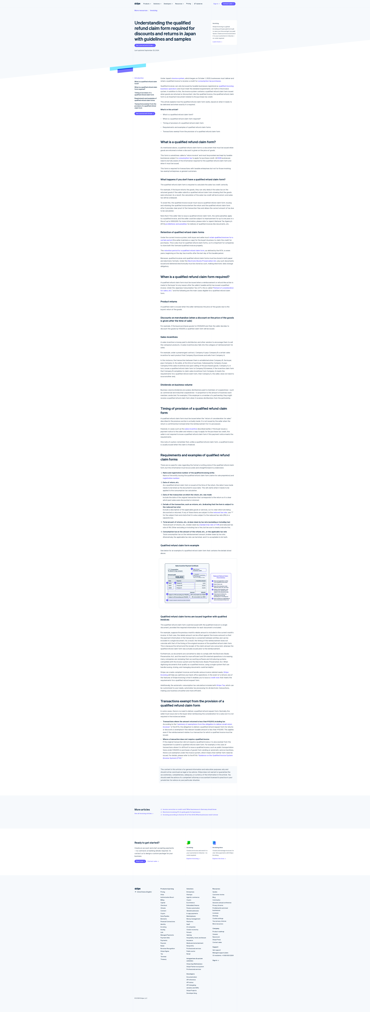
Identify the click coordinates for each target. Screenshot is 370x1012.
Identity (163, 924)
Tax (162, 954)
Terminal (163, 956)
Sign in (215, 4)
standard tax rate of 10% (209, 525)
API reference (191, 980)
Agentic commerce (193, 897)
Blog (214, 897)
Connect (163, 911)
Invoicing (153, 10)
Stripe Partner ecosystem (195, 967)
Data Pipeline (165, 916)
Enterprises (190, 892)
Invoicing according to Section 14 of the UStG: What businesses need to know (190, 815)
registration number (171, 478)
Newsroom (216, 937)
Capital (163, 903)
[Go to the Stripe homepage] (137, 889)
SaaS (188, 924)
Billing (162, 900)
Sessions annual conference (222, 903)
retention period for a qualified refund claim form (184, 250)
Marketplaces (191, 916)
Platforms (190, 921)
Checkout (164, 905)
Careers (215, 934)
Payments (164, 940)
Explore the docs (218, 858)
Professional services (194, 948)
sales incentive (191, 429)
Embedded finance (193, 905)
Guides (215, 892)
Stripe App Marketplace (194, 964)
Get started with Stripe (144, 45)
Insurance (190, 940)
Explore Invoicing (193, 858)
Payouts (163, 943)
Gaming (189, 935)
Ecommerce (191, 903)
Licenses (216, 913)
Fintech (189, 932)
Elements (164, 919)
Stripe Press (217, 940)
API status (190, 982)
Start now (139, 861)
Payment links (165, 938)
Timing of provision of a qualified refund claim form (144, 94)
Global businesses (193, 911)
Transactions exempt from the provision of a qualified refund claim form (145, 106)
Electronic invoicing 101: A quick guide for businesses (181, 812)
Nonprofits (190, 946)
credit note (214, 677)
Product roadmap (218, 931)
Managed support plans (220, 953)
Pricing (188, 3)
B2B (219, 158)
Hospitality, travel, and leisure (196, 938)
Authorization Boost (167, 897)
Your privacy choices (219, 921)
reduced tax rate (220, 512)
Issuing (163, 930)
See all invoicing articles (143, 813)
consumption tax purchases (209, 81)
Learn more (217, 42)
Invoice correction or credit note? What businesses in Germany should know (190, 809)
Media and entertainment (195, 943)
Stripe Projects (192, 990)
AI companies (191, 927)
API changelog (191, 985)
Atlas (162, 894)
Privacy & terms (218, 905)
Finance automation (193, 908)
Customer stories (218, 894)
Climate (163, 908)
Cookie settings (218, 918)
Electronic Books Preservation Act (202, 261)
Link (162, 932)
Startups (189, 894)
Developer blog (192, 993)
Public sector (191, 951)
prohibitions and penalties (176, 224)
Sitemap (215, 916)
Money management (193, 919)
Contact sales (228, 4)
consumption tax (185, 158)
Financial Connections (168, 921)
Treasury (164, 959)
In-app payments (192, 913)
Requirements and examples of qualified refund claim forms (146, 99)
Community (216, 900)
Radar (162, 946)
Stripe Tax (221, 685)
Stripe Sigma (165, 951)
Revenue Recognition (168, 948)
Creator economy (192, 930)
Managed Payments (167, 935)
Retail (188, 954)
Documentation (192, 977)
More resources (141, 10)
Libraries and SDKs (193, 988)
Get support (217, 950)
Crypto (163, 913)
